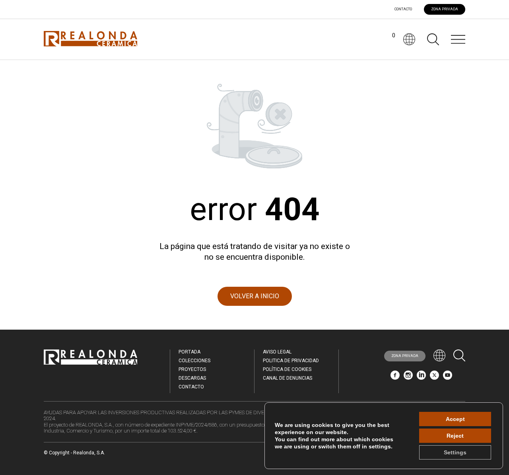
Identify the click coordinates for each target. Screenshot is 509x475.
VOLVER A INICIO (254, 296)
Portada (189, 352)
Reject (455, 436)
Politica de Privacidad (291, 360)
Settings (455, 452)
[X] (434, 377)
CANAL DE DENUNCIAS (287, 378)
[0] (387, 39)
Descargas (192, 378)
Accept (455, 419)
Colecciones (194, 360)
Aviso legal (277, 352)
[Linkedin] (421, 377)
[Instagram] (408, 377)
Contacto (403, 9)
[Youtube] (447, 377)
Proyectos (192, 369)
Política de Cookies (287, 369)
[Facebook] (395, 377)
